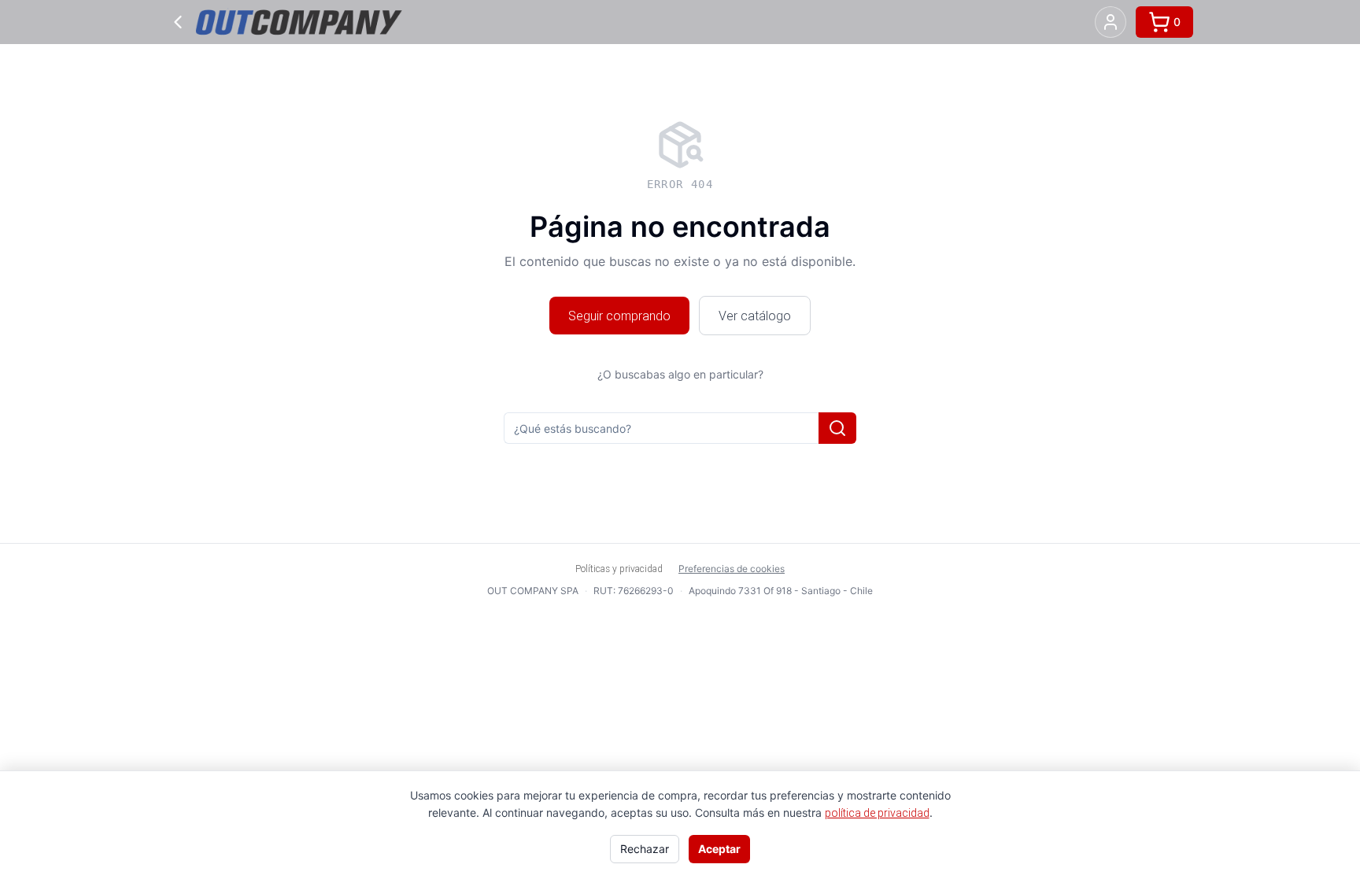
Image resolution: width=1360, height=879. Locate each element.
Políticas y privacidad (619, 568)
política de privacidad (877, 813)
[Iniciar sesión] (1110, 22)
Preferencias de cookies (731, 568)
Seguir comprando (619, 315)
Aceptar (719, 848)
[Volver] (178, 22)
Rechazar (644, 848)
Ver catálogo (755, 315)
